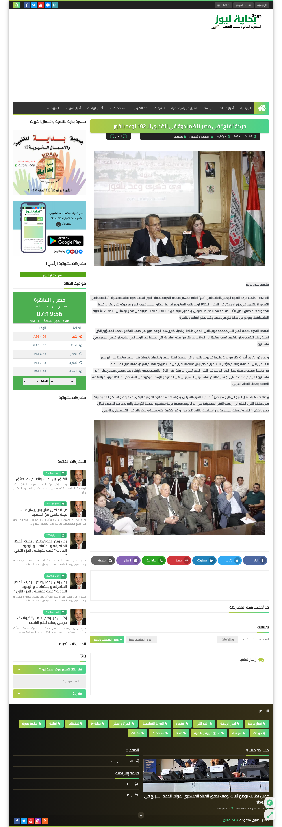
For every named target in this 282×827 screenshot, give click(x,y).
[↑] (141, 815)
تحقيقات (159, 108)
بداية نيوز (229, 820)
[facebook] (27, 5)
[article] (137, 585)
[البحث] (16, 5)
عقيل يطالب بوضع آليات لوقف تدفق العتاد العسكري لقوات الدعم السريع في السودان (206, 799)
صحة (179, 733)
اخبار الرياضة (228, 723)
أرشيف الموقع (243, 5)
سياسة (208, 108)
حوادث (257, 733)
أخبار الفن (75, 108)
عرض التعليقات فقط (140, 639)
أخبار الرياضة (95, 108)
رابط (129, 784)
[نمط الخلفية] (269, 814)
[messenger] (48, 5)
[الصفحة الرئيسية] (261, 108)
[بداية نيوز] (237, 21)
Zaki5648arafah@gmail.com (250, 808)
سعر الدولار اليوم (53, 275)
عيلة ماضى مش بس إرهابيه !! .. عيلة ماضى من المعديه (43, 512)
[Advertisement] (141, 69)
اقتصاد (180, 723)
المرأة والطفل (122, 723)
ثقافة (53, 723)
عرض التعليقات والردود (106, 639)
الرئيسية (262, 5)
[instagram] (38, 821)
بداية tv (96, 723)
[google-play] (55, 5)
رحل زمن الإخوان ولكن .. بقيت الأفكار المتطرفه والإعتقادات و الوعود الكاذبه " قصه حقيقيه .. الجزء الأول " (40, 586)
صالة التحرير (223, 5)
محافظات (119, 108)
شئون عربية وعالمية (184, 108)
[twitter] (34, 5)
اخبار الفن (202, 723)
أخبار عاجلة (227, 108)
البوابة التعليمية (153, 723)
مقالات (135, 733)
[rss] (45, 821)
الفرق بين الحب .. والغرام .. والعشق (41, 479)
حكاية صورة (29, 723)
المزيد (55, 108)
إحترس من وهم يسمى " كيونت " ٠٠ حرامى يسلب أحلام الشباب (41, 620)
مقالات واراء (139, 108)
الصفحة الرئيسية (200, 136)
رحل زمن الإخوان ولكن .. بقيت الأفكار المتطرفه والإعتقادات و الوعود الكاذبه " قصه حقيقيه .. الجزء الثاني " (40, 548)
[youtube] (41, 5)
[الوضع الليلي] (269, 802)
